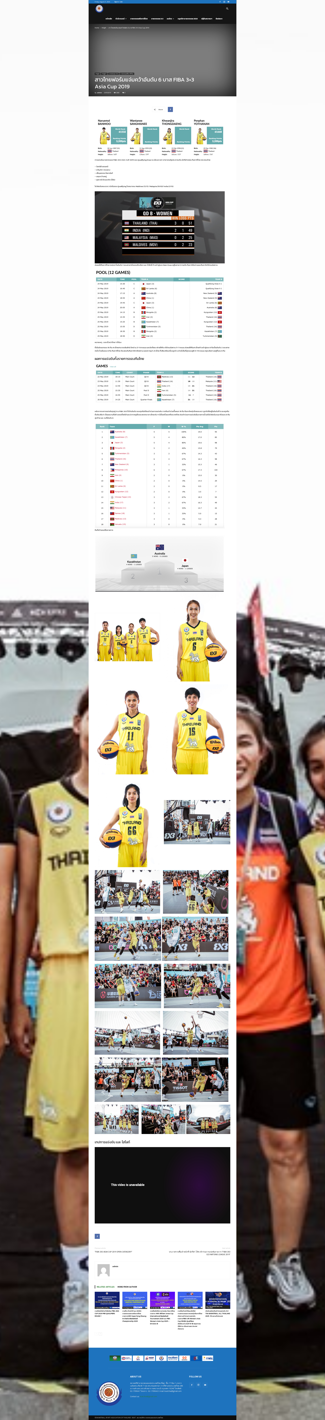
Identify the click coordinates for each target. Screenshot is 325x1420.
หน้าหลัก (109, 18)
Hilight (104, 28)
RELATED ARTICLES (106, 1286)
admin (99, 93)
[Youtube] (228, 2)
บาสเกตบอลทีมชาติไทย (139, 18)
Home (97, 28)
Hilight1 (104, 74)
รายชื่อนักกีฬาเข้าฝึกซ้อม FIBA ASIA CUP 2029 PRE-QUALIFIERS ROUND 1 (107, 1313)
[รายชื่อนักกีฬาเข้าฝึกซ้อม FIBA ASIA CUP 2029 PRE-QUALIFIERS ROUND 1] (107, 1300)
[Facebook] (220, 2)
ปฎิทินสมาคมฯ (206, 18)
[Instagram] (224, 2)
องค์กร (169, 18)
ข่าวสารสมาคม (155, 1308)
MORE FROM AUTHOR (127, 1286)
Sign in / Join (118, 2)
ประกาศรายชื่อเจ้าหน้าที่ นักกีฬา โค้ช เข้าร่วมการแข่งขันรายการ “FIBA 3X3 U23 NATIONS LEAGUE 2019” (199, 1253)
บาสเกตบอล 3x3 (113, 74)
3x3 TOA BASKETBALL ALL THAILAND (214, 1307)
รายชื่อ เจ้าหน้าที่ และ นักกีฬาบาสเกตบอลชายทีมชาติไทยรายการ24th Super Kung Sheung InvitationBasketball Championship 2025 (134, 1316)
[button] (227, 9)
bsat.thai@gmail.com (148, 1396)
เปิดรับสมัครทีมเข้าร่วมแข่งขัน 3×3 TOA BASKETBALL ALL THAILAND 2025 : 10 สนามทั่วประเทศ (217, 1313)
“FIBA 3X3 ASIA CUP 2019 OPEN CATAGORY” (113, 1252)
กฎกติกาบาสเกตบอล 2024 (188, 18)
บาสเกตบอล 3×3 (157, 18)
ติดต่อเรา (219, 18)
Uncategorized (128, 1308)
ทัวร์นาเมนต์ (120, 18)
